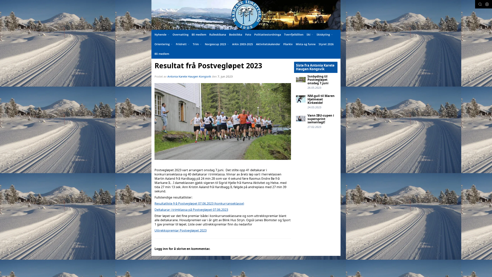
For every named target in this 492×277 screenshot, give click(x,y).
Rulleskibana (217, 34)
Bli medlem (199, 34)
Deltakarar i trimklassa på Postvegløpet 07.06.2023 (191, 210)
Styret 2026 (326, 44)
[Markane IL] (246, 15)
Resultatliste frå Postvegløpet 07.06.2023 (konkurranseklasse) (199, 203)
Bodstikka (235, 34)
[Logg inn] (487, 4)
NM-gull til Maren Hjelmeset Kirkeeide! (321, 99)
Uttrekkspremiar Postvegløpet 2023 (181, 230)
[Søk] (480, 4)
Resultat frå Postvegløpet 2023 (208, 65)
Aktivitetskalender (268, 44)
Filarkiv (288, 44)
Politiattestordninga (267, 34)
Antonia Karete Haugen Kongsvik (189, 76)
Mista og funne (306, 44)
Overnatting (181, 34)
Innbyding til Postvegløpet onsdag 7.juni (318, 79)
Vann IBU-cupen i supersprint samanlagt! (321, 118)
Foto (248, 34)
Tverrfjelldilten (293, 34)
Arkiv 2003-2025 (242, 44)
